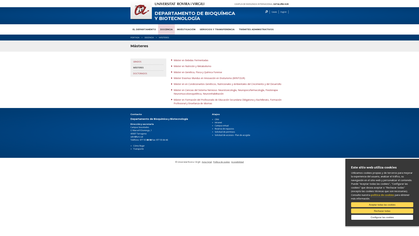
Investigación (186, 29)
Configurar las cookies (382, 217)
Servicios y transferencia (217, 29)
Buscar (266, 12)
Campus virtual (222, 125)
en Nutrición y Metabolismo (196, 66)
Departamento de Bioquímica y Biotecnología (195, 16)
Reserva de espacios (224, 128)
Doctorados (140, 73)
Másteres (138, 67)
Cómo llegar (139, 145)
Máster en (179, 84)
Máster (178, 66)
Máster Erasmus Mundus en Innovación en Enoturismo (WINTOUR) (209, 78)
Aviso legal (207, 162)
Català (274, 12)
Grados (137, 61)
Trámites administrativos (256, 29)
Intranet (218, 122)
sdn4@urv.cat (136, 136)
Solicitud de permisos (225, 131)
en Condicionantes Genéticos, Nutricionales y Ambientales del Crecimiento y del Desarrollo (233, 84)
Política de (221, 162)
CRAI (217, 119)
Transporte (138, 149)
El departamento (144, 29)
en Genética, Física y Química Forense (202, 72)
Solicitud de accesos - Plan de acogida (232, 135)
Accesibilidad (237, 162)
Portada (134, 37)
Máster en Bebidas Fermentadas (191, 60)
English (284, 12)
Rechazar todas (382, 211)
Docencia (166, 29)
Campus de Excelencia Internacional (262, 4)
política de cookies (382, 195)
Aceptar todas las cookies (382, 204)
